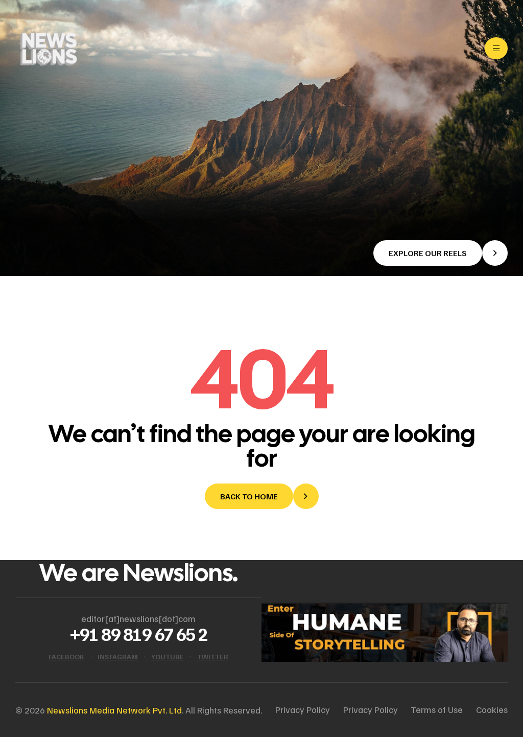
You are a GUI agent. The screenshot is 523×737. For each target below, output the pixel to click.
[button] (440, 253)
